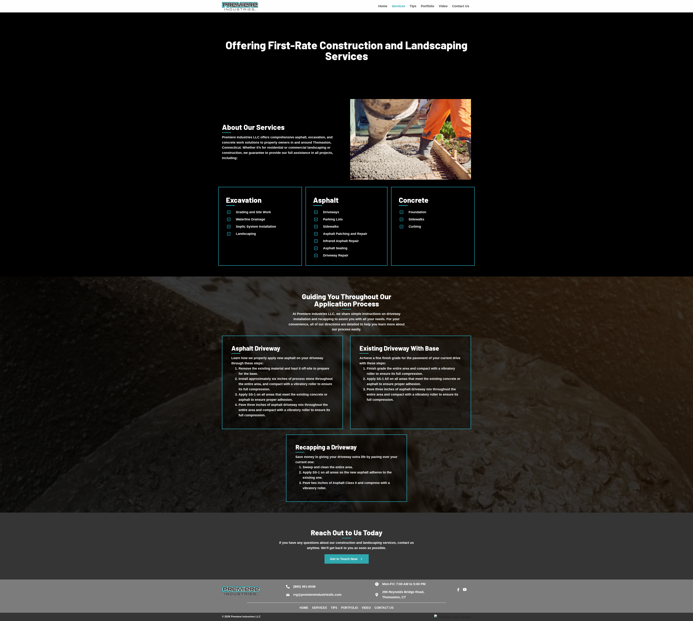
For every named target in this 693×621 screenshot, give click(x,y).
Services (319, 607)
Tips (334, 607)
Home (304, 607)
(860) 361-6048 (304, 586)
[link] (382, 6)
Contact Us (384, 607)
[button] (346, 559)
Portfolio (349, 607)
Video (366, 607)
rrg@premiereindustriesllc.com (317, 594)
